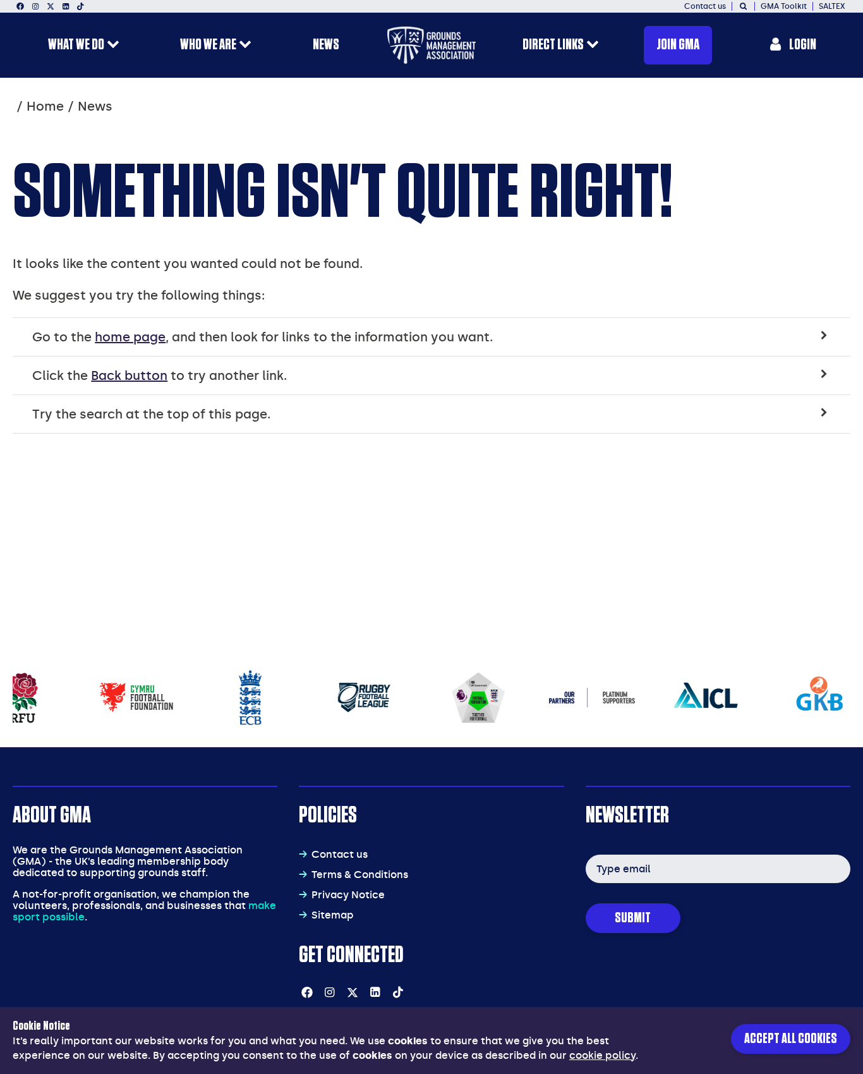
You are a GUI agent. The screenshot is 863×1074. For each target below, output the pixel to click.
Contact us (339, 854)
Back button (129, 375)
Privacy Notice (348, 895)
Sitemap (332, 915)
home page (130, 337)
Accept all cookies (790, 1039)
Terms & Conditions (359, 875)
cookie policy (602, 1055)
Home (45, 106)
